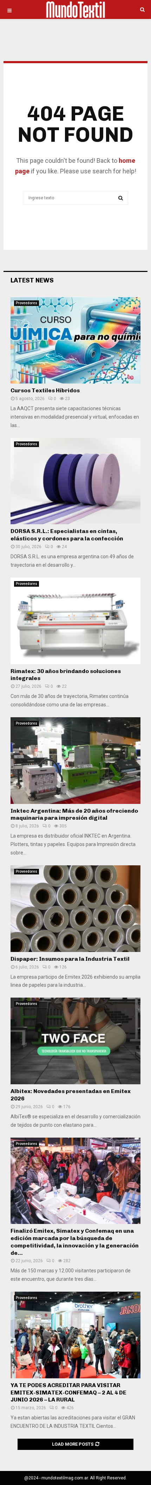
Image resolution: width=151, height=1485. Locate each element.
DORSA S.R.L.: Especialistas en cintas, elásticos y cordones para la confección (67, 535)
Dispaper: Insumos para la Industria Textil (70, 958)
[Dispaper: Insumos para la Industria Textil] (75, 908)
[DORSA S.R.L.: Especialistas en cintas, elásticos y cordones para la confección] (75, 481)
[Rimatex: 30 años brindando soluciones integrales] (75, 621)
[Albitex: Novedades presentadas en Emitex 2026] (75, 1041)
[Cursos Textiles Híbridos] (75, 340)
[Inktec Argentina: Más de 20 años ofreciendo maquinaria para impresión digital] (75, 760)
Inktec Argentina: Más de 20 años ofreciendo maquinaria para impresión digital (74, 814)
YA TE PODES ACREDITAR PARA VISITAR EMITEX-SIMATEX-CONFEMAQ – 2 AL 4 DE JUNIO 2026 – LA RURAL (68, 1392)
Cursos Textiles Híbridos (45, 390)
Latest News (32, 280)
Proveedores (26, 303)
